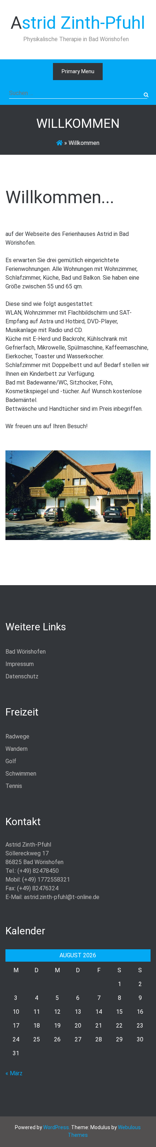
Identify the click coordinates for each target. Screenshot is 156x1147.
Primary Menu (78, 71)
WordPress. (56, 1127)
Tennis (13, 786)
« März (13, 1073)
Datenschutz (21, 676)
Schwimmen (20, 773)
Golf (10, 761)
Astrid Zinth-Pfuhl (78, 22)
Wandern (16, 748)
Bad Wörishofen (25, 651)
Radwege (17, 736)
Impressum (19, 664)
